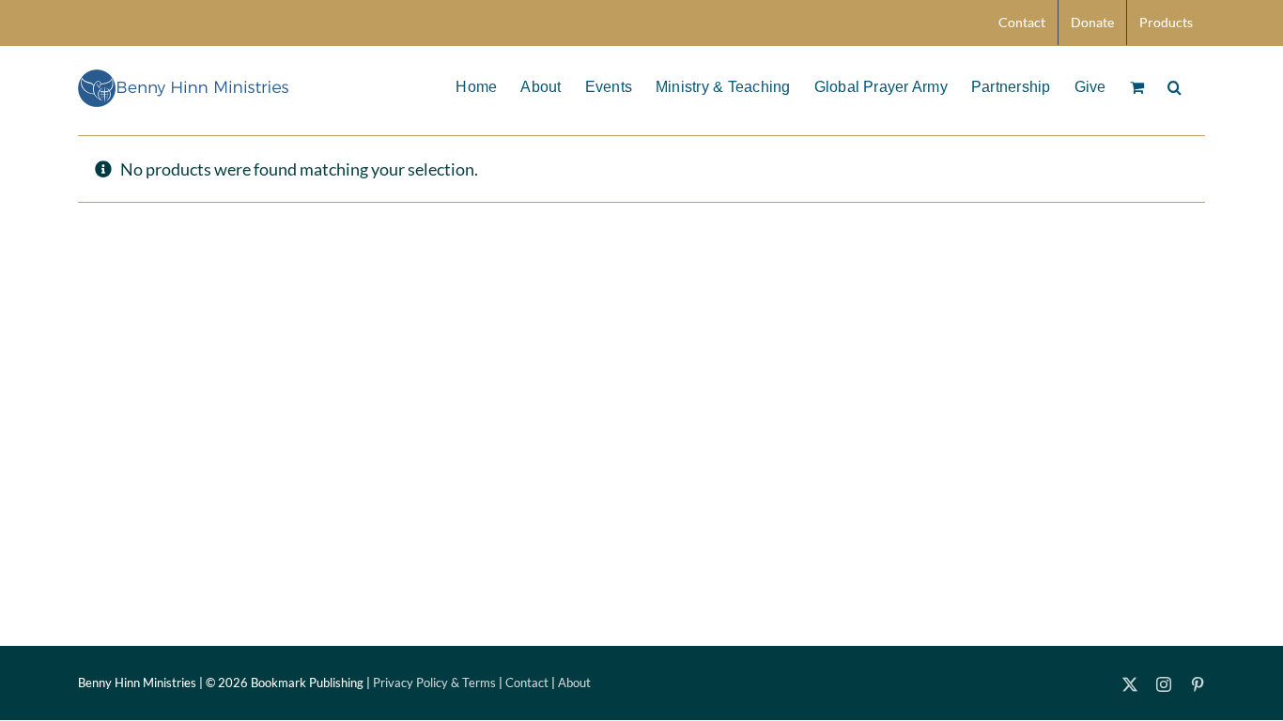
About (574, 682)
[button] (1174, 85)
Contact (527, 682)
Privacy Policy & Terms (434, 682)
